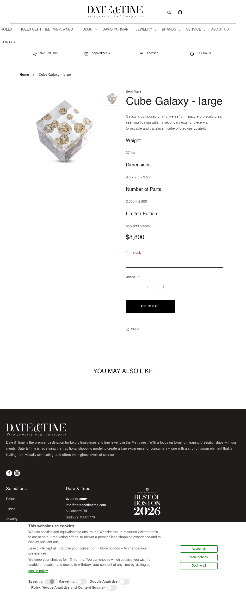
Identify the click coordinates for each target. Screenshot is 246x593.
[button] (169, 12)
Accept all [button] (199, 548)
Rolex (10, 499)
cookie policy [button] (38, 571)
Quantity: (133, 277)
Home (24, 74)
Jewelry (12, 519)
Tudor (10, 509)
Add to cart (150, 306)
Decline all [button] (198, 565)
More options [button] (199, 557)
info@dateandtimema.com (86, 505)
